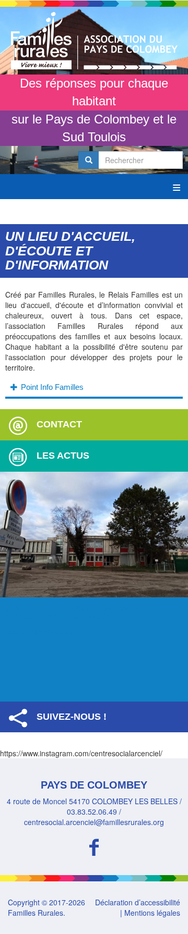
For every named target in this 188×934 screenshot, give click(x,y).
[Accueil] (94, 41)
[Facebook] (94, 845)
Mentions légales (152, 912)
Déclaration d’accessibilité (137, 902)
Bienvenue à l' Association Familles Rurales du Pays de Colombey (76, 613)
